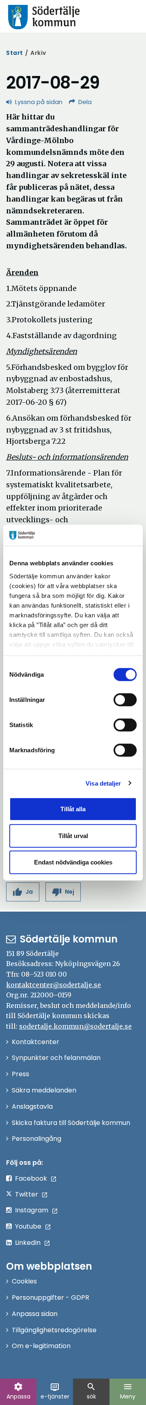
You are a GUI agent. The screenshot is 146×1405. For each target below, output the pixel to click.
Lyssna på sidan (38, 102)
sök (91, 1391)
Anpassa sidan (35, 1313)
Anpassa (18, 1391)
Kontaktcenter (35, 1042)
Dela (85, 102)
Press (20, 1074)
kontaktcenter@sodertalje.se (53, 985)
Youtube (28, 1226)
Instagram (31, 1210)
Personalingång (36, 1138)
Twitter (26, 1194)
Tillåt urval (73, 835)
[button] (22, 891)
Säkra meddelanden (44, 1090)
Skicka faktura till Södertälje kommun (71, 1122)
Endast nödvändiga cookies (73, 862)
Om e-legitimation (41, 1346)
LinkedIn (28, 1242)
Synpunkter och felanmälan (56, 1057)
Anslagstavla (32, 1106)
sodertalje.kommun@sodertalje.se (75, 1026)
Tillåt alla (73, 809)
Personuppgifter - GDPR (50, 1297)
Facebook (31, 1178)
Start (14, 53)
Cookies (24, 1281)
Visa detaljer (103, 783)
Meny (127, 1391)
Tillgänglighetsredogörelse (54, 1330)
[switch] (125, 699)
